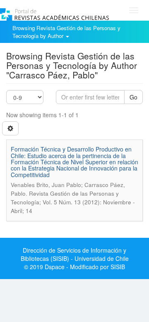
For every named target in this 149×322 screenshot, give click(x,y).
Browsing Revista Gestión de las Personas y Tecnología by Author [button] (66, 32)
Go (133, 97)
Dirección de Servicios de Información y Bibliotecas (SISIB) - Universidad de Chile (75, 254)
